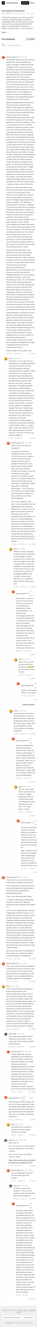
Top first (32, 39)
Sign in (32, 3)
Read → (4, 32)
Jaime (11, 358)
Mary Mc (12, 1140)
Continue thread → (28, 705)
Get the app (28, 1317)
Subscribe (25, 3)
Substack (8, 1323)
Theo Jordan (6, 13)
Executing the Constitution (13, 11)
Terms (25, 1310)
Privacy (19, 1310)
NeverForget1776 (12, 57)
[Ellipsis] (34, 57)
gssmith (11, 1034)
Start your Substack (13, 1317)
